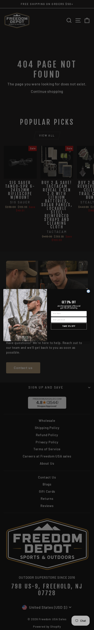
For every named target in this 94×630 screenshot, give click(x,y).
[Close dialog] (88, 291)
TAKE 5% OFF (68, 326)
